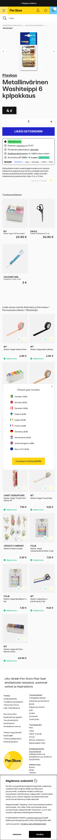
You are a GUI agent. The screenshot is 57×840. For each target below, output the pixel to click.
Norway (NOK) (21, 402)
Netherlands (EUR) (23, 437)
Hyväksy (40, 834)
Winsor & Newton (37, 740)
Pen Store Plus (10, 714)
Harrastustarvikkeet (34, 25)
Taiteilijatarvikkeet (37, 698)
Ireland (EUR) (20, 420)
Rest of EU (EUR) (22, 449)
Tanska (32, 772)
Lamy (31, 731)
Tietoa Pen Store (11, 705)
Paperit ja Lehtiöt (37, 707)
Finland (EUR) (20, 414)
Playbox (9, 75)
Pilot (31, 727)
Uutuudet (33, 716)
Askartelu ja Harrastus (12, 25)
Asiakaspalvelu (10, 699)
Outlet (32, 713)
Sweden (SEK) (21, 396)
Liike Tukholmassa (12, 708)
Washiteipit (8, 28)
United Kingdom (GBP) (24, 443)
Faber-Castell (35, 734)
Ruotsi (32, 767)
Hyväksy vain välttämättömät (33, 824)
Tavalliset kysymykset (13, 702)
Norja (31, 770)
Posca (31, 737)
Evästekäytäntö (11, 741)
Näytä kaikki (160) (37, 743)
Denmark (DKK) (21, 408)
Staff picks (34, 719)
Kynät (31, 704)
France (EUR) (20, 426)
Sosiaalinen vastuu (12, 726)
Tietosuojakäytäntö (12, 738)
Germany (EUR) (21, 431)
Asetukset (17, 834)
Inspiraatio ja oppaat (13, 717)
